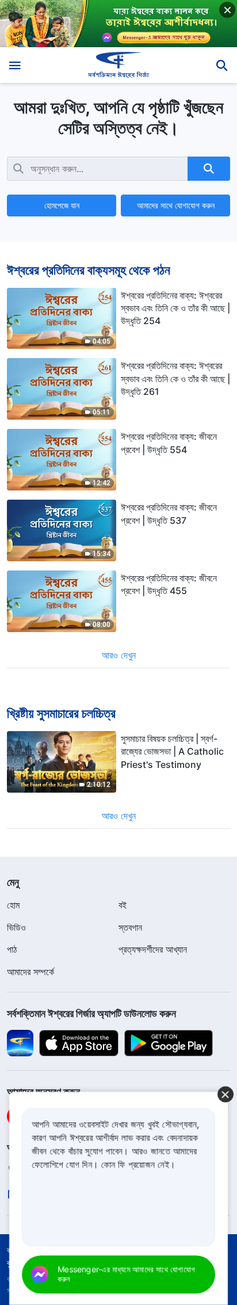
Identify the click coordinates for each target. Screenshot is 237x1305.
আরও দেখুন (119, 655)
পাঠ (12, 949)
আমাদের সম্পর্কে (30, 971)
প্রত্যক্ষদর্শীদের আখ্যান (152, 949)
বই (122, 905)
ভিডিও (16, 927)
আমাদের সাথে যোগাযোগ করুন (176, 205)
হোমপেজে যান (61, 205)
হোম (13, 905)
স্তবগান (130, 927)
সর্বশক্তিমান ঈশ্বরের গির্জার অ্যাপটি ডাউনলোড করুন (91, 1013)
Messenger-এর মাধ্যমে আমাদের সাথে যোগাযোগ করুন (126, 1274)
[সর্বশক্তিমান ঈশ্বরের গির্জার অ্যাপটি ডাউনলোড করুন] (20, 1042)
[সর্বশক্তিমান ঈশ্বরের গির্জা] (119, 65)
